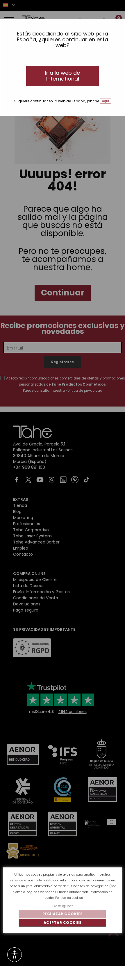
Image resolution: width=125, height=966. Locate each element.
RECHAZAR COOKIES (62, 913)
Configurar (62, 905)
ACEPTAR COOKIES (63, 922)
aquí (105, 101)
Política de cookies (69, 898)
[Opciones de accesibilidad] (14, 955)
